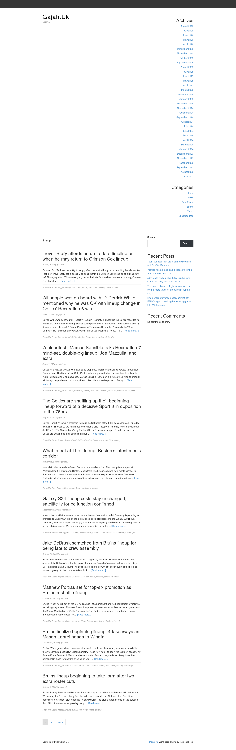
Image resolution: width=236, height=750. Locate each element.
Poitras (90, 621)
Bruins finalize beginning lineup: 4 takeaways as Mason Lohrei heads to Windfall (91, 634)
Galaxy (89, 532)
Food (190, 193)
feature (82, 532)
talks (133, 390)
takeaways (128, 665)
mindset (120, 390)
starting (117, 440)
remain (109, 532)
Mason (102, 665)
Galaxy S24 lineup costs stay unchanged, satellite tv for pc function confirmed (84, 501)
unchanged (130, 532)
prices (102, 532)
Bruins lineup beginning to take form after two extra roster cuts (88, 678)
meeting (99, 576)
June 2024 (188, 130)
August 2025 (187, 67)
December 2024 (185, 103)
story (95, 287)
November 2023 (185, 158)
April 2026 (188, 44)
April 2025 (188, 85)
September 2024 (184, 117)
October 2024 (186, 112)
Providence (110, 665)
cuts (73, 709)
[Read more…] (67, 281)
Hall (82, 488)
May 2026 (188, 39)
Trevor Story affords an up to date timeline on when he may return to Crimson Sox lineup (88, 256)
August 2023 (187, 171)
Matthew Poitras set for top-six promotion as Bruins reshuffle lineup (87, 590)
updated (115, 287)
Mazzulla (112, 390)
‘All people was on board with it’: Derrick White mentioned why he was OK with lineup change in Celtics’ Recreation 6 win (92, 302)
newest (95, 488)
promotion (98, 621)
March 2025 (187, 89)
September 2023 (184, 167)
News (190, 197)
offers (74, 287)
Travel (190, 211)
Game (88, 337)
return (84, 287)
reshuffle (107, 621)
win (112, 337)
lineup (68, 287)
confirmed (74, 532)
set (113, 621)
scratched (108, 576)
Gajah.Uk (56, 16)
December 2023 (185, 153)
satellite (121, 532)
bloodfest (69, 390)
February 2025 (185, 94)
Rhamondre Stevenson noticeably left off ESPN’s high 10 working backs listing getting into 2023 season (169, 301)
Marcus (104, 390)
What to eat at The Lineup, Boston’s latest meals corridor (92, 453)
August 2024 (187, 121)
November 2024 (185, 108)
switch (101, 337)
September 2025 (184, 62)
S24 (115, 532)
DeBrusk (75, 576)
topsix (118, 621)
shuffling (109, 440)
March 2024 (187, 144)
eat (73, 488)
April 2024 (188, 140)
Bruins (68, 576)
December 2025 (185, 48)
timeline (101, 287)
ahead (74, 440)
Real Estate (187, 202)
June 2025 (188, 76)
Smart (127, 390)
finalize (75, 665)
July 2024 (188, 126)
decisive (88, 440)
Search (151, 237)
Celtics (74, 337)
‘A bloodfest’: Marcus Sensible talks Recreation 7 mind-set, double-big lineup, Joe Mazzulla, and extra (92, 352)
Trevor (108, 287)
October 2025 (186, 58)
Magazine (153, 741)
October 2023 (186, 162)
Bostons (67, 488)
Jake (82, 576)
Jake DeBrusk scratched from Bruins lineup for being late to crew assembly (89, 545)
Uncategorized (186, 215)
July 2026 (188, 30)
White (107, 337)
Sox (90, 287)
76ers (67, 440)
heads (82, 665)
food (78, 488)
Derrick (81, 337)
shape (91, 709)
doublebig (78, 390)
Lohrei (95, 665)
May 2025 (188, 80)
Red (79, 287)
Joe (92, 390)
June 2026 (188, 35)
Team (116, 576)
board (67, 337)
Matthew (82, 621)
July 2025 (188, 71)
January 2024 (186, 149)
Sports (190, 206)
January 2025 (186, 98)
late (87, 576)
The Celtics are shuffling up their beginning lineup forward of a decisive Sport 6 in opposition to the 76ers (92, 405)
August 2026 (187, 26)
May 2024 (188, 135)
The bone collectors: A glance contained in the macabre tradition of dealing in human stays (169, 289)
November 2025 (185, 53)
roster (85, 709)
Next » (60, 722)
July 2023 (188, 176)
